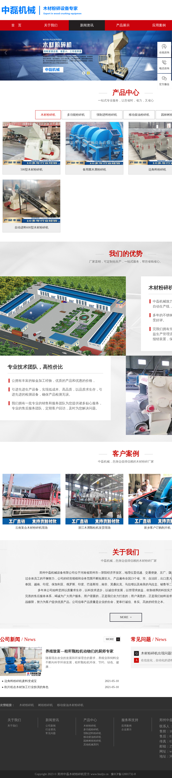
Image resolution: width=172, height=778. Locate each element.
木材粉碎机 (48, 114)
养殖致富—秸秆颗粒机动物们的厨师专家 (79, 651)
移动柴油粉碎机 (139, 114)
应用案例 (126, 725)
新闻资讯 (87, 25)
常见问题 (51, 733)
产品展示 (123, 25)
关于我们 (50, 25)
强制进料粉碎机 (106, 114)
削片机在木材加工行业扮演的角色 (61, 687)
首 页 (16, 25)
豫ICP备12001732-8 (123, 774)
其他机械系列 (91, 744)
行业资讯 (51, 729)
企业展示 (126, 729)
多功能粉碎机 (76, 114)
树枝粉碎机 (45, 705)
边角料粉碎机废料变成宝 (61, 681)
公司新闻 (51, 725)
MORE (124, 617)
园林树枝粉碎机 (92, 740)
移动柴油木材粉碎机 (70, 705)
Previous (6, 52)
